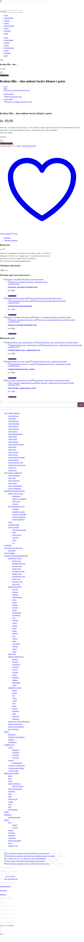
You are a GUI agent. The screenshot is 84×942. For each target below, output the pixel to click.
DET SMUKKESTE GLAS (16, 506)
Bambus (14, 690)
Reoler (10, 794)
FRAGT (6, 23)
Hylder (10, 781)
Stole (9, 807)
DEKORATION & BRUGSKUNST (14, 491)
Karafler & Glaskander (19, 517)
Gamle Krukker (12, 436)
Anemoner (15, 592)
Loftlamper (15, 755)
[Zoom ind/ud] (0, 938)
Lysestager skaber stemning (16, 768)
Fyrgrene (15, 670)
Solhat (14, 641)
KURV (6, 34)
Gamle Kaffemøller (13, 424)
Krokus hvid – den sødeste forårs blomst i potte (23, 287)
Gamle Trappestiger (14, 480)
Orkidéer (14, 626)
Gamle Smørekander (14, 475)
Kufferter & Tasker (17, 786)
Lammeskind (12, 838)
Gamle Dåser (12, 418)
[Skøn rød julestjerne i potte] (13, 96)
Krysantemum (16, 615)
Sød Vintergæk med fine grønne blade (20, 306)
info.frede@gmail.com (11, 879)
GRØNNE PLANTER (14, 688)
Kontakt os (3, 894)
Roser (14, 636)
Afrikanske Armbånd (14, 817)
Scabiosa (14, 639)
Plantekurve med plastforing (16, 737)
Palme (14, 714)
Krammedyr (11, 835)
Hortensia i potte (17, 566)
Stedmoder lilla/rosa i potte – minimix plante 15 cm (24, 350)
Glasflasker (15, 509)
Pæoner (14, 628)
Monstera (15, 708)
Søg (1, 11)
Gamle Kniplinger (13, 426)
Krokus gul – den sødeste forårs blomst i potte (22, 325)
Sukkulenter (15, 719)
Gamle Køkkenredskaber (15, 434)
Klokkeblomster (17, 613)
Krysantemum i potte (18, 571)
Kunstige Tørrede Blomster (16, 727)
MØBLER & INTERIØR (11, 773)
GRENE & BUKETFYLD (16, 657)
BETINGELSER (9, 26)
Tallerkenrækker (13, 809)
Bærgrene (15, 659)
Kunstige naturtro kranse (15, 724)
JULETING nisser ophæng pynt (13, 548)
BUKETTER (12, 654)
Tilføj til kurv (4, 75)
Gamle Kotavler (12, 431)
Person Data (3, 890)
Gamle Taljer (12, 478)
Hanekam (15, 605)
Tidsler (14, 685)
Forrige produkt (8, 94)
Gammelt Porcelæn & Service (17, 465)
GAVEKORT (8, 545)
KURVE (6, 732)
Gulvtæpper (11, 833)
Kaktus (14, 706)
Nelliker (14, 623)
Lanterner (11, 760)
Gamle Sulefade (12, 455)
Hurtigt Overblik (38, 279)
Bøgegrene (15, 662)
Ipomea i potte (16, 569)
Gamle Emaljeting (13, 421)
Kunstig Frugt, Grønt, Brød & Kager (19, 721)
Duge (9, 822)
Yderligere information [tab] (11, 240)
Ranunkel (15, 633)
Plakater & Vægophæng (19, 499)
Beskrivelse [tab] (7, 238)
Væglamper (15, 758)
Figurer (10, 522)
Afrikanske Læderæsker (19, 530)
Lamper (10, 747)
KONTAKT (7, 31)
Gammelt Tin (12, 468)
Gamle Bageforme (13, 416)
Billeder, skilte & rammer (15, 493)
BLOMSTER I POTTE (29, 146)
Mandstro (15, 680)
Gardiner (10, 830)
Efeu (13, 695)
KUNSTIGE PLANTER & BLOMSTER (16, 556)
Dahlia (14, 600)
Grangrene (15, 672)
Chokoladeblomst (17, 597)
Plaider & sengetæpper (14, 840)
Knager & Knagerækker (15, 789)
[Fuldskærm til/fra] (2, 938)
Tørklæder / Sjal (13, 846)
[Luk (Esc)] (6, 938)
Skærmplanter (16, 683)
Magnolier (15, 620)
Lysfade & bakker (13, 771)
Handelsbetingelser (5, 886)
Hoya (13, 703)
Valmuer (14, 649)
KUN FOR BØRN (9, 553)
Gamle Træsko (12, 483)
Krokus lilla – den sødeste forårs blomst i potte (17, 90)
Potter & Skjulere (13, 729)
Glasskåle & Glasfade (18, 512)
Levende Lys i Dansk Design (16, 765)
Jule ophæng (11, 550)
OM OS (6, 28)
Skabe (10, 796)
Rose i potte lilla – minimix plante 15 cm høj (22, 388)
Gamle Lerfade (12, 439)
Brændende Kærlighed (18, 563)
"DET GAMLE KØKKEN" (12, 413)
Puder (10, 843)
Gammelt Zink (12, 470)
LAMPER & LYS (9, 745)
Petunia (14, 631)
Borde (10, 778)
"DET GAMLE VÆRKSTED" (13, 473)
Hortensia (15, 607)
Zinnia (14, 651)
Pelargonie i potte (17, 582)
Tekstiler (6, 820)
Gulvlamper (15, 752)
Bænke (10, 776)
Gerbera (14, 602)
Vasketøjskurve (12, 742)
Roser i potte (16, 584)
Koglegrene (15, 677)
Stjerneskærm (16, 644)
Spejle (10, 804)
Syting (14, 540)
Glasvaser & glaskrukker (19, 514)
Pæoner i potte (16, 579)
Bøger (14, 532)
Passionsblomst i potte (18, 576)
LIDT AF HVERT (13, 527)
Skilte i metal (16, 501)
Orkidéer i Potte (17, 574)
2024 (12, 925)
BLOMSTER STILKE (13, 303)
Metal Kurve (11, 734)
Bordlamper (15, 750)
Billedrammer (16, 496)
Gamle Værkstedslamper (15, 486)
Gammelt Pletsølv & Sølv (15, 462)
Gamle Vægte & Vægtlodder (16, 457)
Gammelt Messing (13, 460)
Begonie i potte (16, 561)
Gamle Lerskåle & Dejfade (16, 444)
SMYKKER (7, 815)
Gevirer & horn (16, 535)
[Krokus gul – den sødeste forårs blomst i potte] (18, 102)
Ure (13, 543)
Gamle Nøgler (12, 447)
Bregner (14, 693)
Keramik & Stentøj (13, 525)
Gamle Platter (12, 449)
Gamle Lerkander (13, 442)
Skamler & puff (12, 799)
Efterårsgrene (16, 664)
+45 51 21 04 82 (10, 876)
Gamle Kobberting (13, 429)
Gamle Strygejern (13, 452)
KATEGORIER (8, 18)
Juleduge (14, 825)
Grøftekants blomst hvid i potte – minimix (21, 369)
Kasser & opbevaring (14, 783)
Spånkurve (11, 739)
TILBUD (6, 21)
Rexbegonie (15, 716)
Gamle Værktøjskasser (14, 488)
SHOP (6, 15)
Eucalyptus (15, 667)
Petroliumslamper (17, 763)
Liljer (14, 618)
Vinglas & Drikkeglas (18, 519)
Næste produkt (8, 99)
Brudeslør (15, 595)
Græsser (14, 675)
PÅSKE (6, 812)
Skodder (10, 802)
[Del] (4, 938)
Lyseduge (15, 827)
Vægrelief (15, 504)
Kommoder (11, 791)
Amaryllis (15, 589)
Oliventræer (15, 711)
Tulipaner (15, 646)
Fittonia (14, 698)
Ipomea (14, 610)
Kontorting (15, 537)
